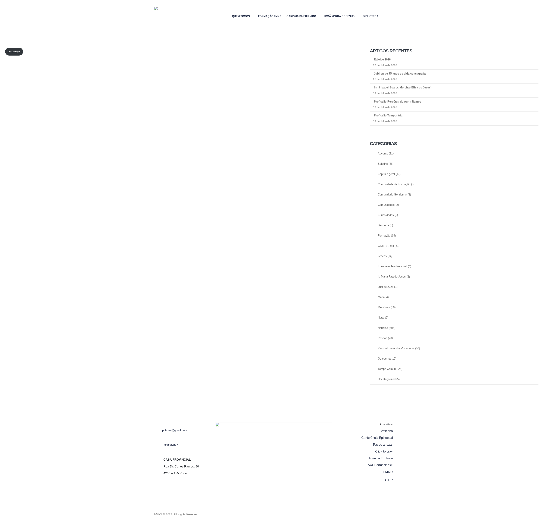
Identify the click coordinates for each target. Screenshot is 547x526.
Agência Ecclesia (381, 458)
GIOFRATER (386, 245)
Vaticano (387, 431)
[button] (389, 15)
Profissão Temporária (388, 115)
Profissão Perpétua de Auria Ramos (397, 101)
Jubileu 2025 (385, 286)
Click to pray (384, 451)
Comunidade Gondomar (392, 194)
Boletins (383, 163)
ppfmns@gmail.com (174, 430)
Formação (384, 235)
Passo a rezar (383, 444)
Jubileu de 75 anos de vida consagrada (400, 73)
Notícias (383, 327)
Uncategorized (387, 379)
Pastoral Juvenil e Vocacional (396, 348)
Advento (383, 153)
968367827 (171, 445)
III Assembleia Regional (392, 266)
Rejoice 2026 (382, 59)
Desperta (383, 225)
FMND (388, 472)
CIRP (389, 480)
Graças (382, 256)
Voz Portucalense (380, 465)
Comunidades (386, 204)
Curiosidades (386, 215)
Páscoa (382, 338)
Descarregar (14, 51)
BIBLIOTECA (370, 16)
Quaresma (384, 358)
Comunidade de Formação (394, 184)
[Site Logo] (162, 16)
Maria (381, 297)
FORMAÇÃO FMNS (269, 16)
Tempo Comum (387, 368)
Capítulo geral (386, 174)
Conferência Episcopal (377, 437)
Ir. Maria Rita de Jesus (392, 276)
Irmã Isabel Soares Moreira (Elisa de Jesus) (402, 87)
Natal (381, 317)
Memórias (384, 307)
